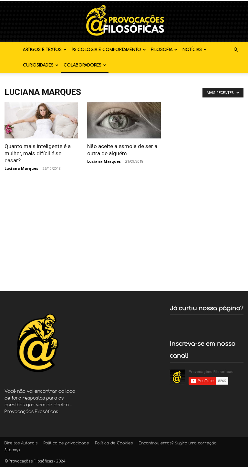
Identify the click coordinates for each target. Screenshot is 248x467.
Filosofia (161, 49)
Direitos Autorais (21, 443)
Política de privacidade (66, 443)
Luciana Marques (21, 168)
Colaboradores (82, 65)
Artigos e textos (42, 49)
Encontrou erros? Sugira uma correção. (178, 443)
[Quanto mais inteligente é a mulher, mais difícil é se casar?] (41, 120)
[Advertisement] (124, 230)
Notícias (192, 49)
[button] (235, 50)
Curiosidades (38, 65)
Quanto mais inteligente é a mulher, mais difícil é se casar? (38, 153)
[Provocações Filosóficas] (124, 21)
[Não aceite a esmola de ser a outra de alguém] (124, 120)
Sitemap (12, 450)
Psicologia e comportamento (106, 49)
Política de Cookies (114, 443)
